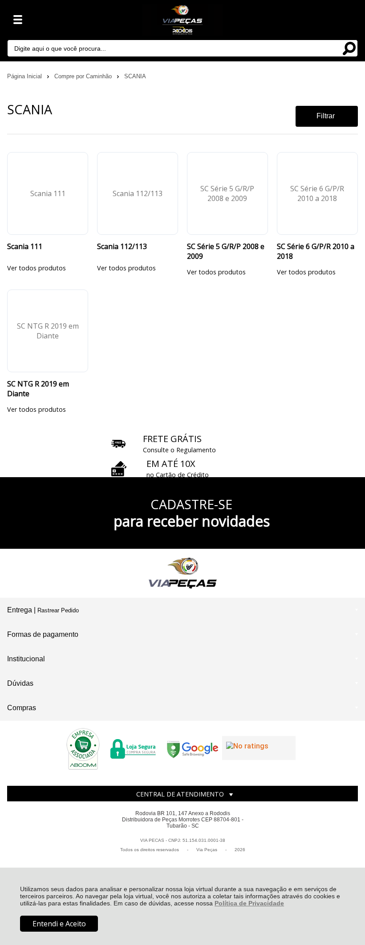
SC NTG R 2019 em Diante (38, 388)
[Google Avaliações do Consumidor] (259, 748)
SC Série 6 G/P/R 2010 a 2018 (315, 251)
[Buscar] (349, 48)
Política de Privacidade (249, 903)
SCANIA (135, 76)
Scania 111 (24, 246)
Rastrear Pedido (58, 610)
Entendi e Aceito (59, 924)
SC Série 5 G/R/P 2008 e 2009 (225, 251)
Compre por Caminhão (84, 76)
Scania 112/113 (122, 246)
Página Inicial (25, 76)
